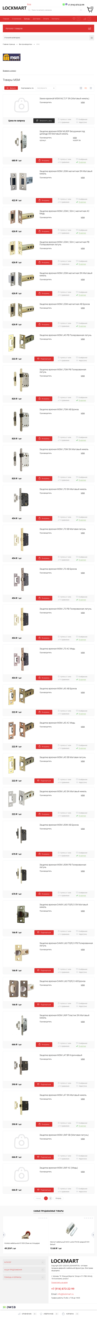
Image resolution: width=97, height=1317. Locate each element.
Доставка (36, 19)
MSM (83, 102)
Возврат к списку (9, 71)
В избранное (83, 119)
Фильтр (13, 88)
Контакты (55, 19)
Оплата (46, 19)
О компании (16, 19)
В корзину (45, 161)
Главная (6, 19)
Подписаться (46, 359)
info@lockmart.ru (65, 1294)
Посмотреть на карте (59, 1282)
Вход (29, 4)
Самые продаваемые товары (48, 1211)
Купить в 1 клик (65, 119)
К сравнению (64, 122)
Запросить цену (46, 121)
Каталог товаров (14, 28)
